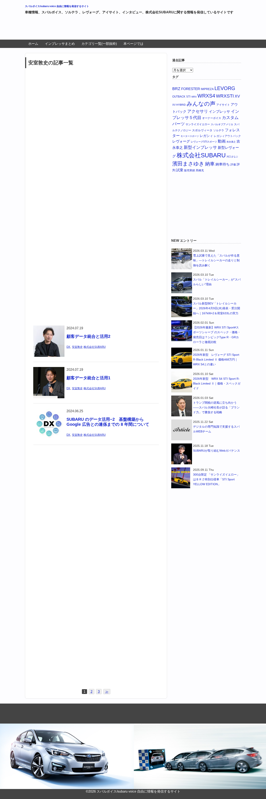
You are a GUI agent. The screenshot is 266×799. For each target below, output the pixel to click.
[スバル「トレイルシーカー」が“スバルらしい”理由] (181, 282)
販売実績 (189, 170)
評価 (233, 164)
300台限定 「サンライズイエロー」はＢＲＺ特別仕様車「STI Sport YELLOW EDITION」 (216, 479)
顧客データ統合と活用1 (90, 378)
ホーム (33, 43)
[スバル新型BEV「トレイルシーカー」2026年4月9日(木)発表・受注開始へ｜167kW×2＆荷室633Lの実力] (181, 306)
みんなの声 (201, 104)
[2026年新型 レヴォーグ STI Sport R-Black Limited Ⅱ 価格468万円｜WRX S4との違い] (181, 358)
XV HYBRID (179, 104)
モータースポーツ (190, 136)
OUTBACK (178, 96)
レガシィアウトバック (227, 136)
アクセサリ (197, 111)
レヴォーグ (181, 141)
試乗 (179, 170)
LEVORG (224, 88)
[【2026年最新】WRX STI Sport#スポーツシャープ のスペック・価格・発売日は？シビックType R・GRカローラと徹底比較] (181, 330)
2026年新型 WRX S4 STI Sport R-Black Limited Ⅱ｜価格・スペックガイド (216, 383)
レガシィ (206, 136)
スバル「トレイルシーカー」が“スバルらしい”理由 (217, 282)
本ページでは (133, 43)
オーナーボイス (211, 118)
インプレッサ (219, 112)
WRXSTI (225, 96)
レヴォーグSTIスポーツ (204, 141)
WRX (194, 96)
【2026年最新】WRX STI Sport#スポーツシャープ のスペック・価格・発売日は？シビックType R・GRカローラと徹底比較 (216, 334)
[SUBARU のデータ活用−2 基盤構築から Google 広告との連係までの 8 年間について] (48, 411)
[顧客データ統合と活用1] (48, 369)
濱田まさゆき (188, 164)
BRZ (176, 88)
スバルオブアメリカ (222, 124)
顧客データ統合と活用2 (88, 336)
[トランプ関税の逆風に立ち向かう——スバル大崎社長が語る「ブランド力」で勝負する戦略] (181, 406)
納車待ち (223, 164)
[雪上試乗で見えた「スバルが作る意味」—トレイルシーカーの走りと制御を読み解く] (181, 258)
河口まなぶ (232, 156)
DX (68, 346)
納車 (210, 164)
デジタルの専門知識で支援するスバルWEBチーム (216, 429)
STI (188, 96)
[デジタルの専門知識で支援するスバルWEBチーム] (181, 430)
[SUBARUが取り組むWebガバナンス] (181, 453)
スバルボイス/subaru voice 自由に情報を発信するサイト (57, 6)
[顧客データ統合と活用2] (48, 328)
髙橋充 (200, 170)
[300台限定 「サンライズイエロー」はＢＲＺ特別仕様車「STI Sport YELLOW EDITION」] (181, 477)
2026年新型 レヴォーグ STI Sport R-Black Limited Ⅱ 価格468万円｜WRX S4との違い (216, 359)
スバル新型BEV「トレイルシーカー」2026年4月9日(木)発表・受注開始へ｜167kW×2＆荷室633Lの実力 (216, 308)
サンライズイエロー (198, 124)
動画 (222, 141)
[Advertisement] (100, 28)
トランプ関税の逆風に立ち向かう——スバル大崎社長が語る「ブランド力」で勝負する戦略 (216, 407)
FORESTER (190, 89)
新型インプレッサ (200, 147)
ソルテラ (218, 130)
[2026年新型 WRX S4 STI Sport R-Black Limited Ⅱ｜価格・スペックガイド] (181, 382)
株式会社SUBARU (95, 346)
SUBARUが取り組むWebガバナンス (216, 450)
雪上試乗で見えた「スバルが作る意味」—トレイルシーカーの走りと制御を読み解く (216, 260)
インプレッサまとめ (60, 43)
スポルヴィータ (202, 130)
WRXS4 (206, 96)
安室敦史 (77, 346)
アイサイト (223, 104)
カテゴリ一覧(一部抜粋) (99, 43)
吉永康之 (231, 141)
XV (237, 96)
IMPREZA (207, 89)
